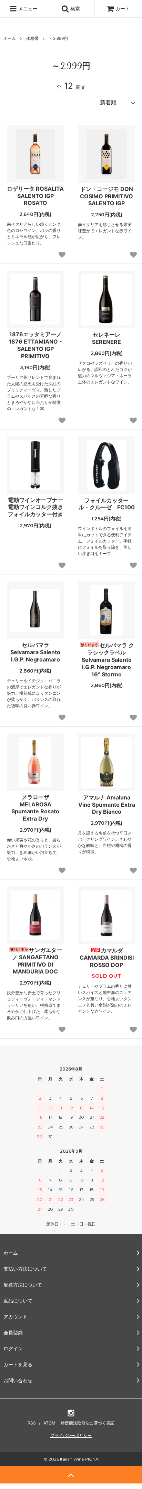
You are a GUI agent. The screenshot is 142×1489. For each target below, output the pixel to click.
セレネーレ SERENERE (106, 338)
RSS (32, 1423)
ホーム (9, 38)
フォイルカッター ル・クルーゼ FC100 (107, 504)
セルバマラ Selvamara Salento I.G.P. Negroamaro (35, 652)
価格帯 (32, 38)
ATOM (49, 1423)
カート (122, 8)
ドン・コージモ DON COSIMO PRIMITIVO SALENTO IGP (106, 196)
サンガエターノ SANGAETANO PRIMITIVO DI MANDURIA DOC (37, 960)
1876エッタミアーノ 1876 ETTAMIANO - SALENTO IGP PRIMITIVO (35, 345)
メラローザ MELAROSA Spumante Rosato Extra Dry (35, 808)
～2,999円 (58, 38)
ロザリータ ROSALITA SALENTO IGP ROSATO (35, 196)
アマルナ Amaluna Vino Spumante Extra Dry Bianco (106, 804)
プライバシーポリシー (71, 1435)
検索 (74, 8)
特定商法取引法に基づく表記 (87, 1423)
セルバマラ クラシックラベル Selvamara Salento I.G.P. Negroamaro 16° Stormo (108, 659)
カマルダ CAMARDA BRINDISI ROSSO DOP (107, 957)
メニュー (27, 8)
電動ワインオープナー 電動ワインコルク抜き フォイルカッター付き (36, 507)
